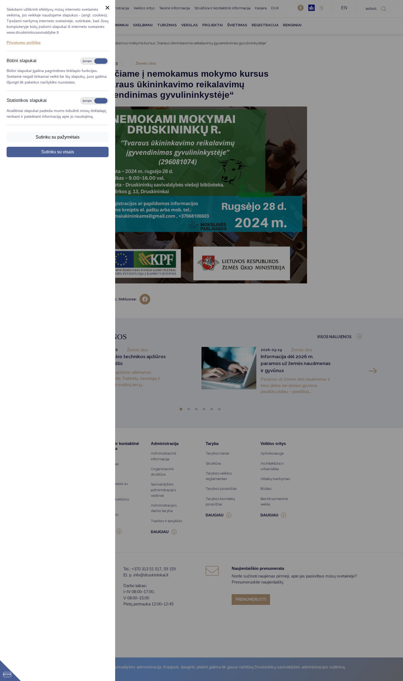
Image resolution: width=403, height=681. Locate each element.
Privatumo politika (24, 42)
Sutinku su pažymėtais (58, 137)
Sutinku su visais (57, 152)
